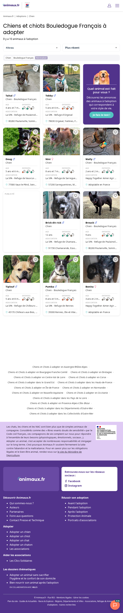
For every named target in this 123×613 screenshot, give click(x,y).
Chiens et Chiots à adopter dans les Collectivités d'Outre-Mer (61, 413)
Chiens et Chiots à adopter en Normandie (84, 387)
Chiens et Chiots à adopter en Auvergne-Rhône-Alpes (60, 366)
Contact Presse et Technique (27, 520)
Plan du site (13, 601)
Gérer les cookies (81, 597)
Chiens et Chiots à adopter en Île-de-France (36, 387)
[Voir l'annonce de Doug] (21, 158)
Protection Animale (79, 516)
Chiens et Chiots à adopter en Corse (87, 377)
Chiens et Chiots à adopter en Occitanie (87, 392)
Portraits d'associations (82, 520)
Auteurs (14, 507)
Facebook (74, 481)
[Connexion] (109, 6)
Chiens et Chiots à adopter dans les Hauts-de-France (85, 382)
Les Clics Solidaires (21, 560)
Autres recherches (67, 604)
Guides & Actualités (28, 601)
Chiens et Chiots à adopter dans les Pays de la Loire (60, 398)
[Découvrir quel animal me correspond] (101, 94)
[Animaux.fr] (11, 5)
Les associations (19, 549)
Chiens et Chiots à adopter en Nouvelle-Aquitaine (37, 392)
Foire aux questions (21, 516)
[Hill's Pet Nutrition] (26, 5)
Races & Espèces (45, 601)
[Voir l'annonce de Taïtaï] (21, 94)
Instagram (75, 485)
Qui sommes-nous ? (22, 503)
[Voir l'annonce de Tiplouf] (21, 285)
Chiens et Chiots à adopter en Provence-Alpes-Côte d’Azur (60, 403)
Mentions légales (64, 597)
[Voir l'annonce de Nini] (61, 158)
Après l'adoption (78, 511)
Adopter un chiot (20, 536)
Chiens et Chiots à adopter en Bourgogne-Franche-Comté (37, 372)
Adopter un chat (19, 540)
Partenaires (17, 511)
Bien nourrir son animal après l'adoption (34, 584)
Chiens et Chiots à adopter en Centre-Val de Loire (39, 377)
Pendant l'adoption (79, 507)
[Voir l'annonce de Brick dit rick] (61, 221)
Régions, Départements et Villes (69, 601)
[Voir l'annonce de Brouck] (101, 221)
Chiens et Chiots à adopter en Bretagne (91, 372)
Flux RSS (51, 597)
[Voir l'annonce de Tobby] (61, 94)
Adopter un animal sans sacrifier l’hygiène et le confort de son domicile (33, 576)
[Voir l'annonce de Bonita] (101, 285)
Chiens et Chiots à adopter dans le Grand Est (31, 382)
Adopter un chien (20, 532)
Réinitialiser (41, 57)
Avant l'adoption (78, 503)
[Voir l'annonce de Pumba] (61, 285)
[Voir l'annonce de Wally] (101, 158)
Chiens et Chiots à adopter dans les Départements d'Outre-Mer (60, 408)
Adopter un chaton (21, 544)
